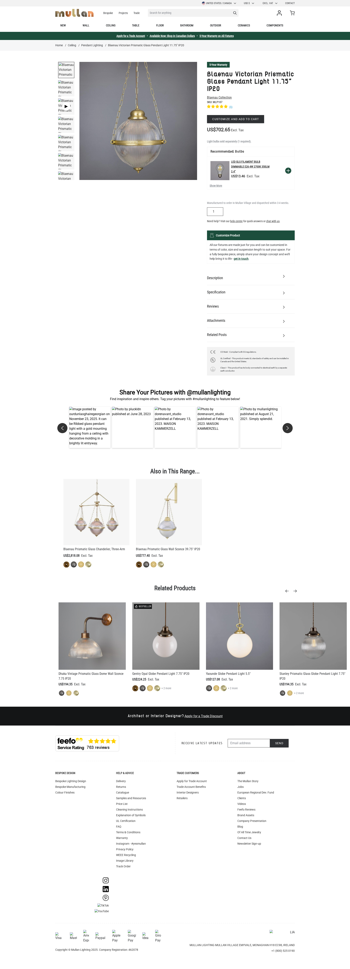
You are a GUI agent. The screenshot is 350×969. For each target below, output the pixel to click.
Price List (122, 803)
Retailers (182, 798)
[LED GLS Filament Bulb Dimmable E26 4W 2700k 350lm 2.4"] (219, 170)
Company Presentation (251, 821)
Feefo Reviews (246, 809)
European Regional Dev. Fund (255, 792)
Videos (241, 803)
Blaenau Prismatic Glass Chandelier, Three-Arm (94, 549)
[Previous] (288, 591)
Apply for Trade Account (192, 781)
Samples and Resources (131, 798)
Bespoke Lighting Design (70, 781)
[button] (89, 427)
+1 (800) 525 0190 (283, 950)
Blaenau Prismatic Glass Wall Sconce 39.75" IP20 (168, 549)
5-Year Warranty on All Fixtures (217, 36)
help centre (236, 221)
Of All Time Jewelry (249, 832)
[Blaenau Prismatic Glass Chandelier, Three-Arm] (96, 512)
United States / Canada (219, 3)
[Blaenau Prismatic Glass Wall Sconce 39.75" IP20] (169, 512)
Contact (290, 3)
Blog (240, 826)
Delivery (121, 781)
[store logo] (74, 13)
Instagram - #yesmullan (131, 843)
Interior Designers (188, 792)
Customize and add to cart (235, 119)
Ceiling (110, 25)
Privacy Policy (124, 849)
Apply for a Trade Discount (204, 716)
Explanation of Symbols (131, 815)
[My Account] (280, 13)
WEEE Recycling (126, 855)
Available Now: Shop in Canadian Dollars (172, 36)
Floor (160, 25)
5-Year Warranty (218, 64)
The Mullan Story (247, 781)
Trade (136, 13)
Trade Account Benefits (191, 786)
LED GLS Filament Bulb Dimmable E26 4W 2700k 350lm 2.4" (250, 166)
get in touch (241, 258)
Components (275, 25)
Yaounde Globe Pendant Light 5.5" (228, 674)
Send (279, 743)
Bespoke (108, 13)
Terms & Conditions (128, 832)
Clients (241, 798)
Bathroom (186, 25)
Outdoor (215, 25)
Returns (121, 786)
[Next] (296, 591)
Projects (123, 13)
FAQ (118, 826)
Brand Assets (245, 815)
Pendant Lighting (92, 45)
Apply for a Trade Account (130, 36)
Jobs (240, 786)
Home (59, 45)
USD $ (247, 3)
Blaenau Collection (219, 97)
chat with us (273, 221)
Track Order (123, 866)
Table (135, 25)
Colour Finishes (65, 792)
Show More (216, 185)
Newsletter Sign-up (249, 843)
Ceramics (244, 25)
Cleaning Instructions (129, 809)
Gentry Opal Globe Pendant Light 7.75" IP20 (160, 674)
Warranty (122, 838)
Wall (86, 25)
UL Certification (126, 821)
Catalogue (122, 792)
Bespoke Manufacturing (70, 786)
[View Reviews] (251, 107)
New (63, 25)
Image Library (124, 860)
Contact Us (244, 838)
